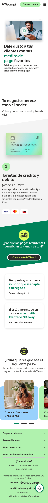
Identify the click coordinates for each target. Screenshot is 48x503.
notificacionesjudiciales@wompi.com (24, 496)
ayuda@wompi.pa (24, 469)
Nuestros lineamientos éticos (18, 454)
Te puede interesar (12, 433)
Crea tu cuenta (30, 4)
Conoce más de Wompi (24, 257)
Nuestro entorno (12, 447)
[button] (16, 423)
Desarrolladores (11, 440)
